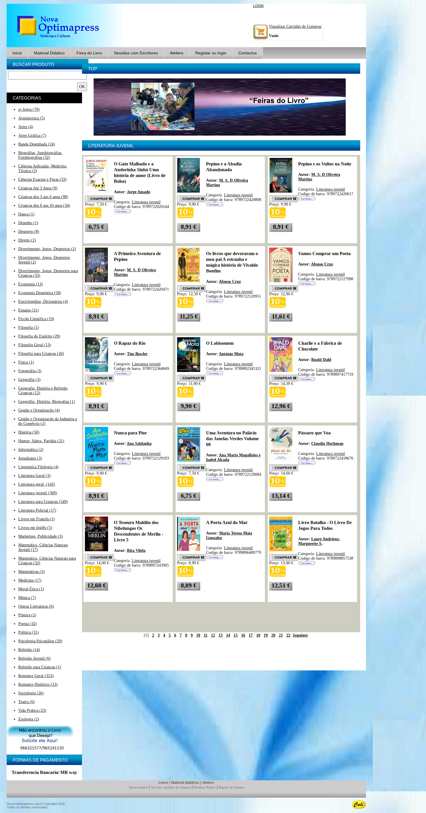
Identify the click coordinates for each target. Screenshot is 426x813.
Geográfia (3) (29, 379)
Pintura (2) (27, 615)
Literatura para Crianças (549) (43, 501)
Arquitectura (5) (31, 118)
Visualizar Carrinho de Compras (295, 26)
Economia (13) (30, 284)
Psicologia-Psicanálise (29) (40, 641)
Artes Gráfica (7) (32, 135)
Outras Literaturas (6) (36, 606)
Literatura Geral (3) (34, 475)
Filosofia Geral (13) (34, 345)
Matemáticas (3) (31, 571)
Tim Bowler (137, 354)
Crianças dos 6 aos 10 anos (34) (44, 205)
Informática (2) (30, 449)
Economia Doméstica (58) (39, 293)
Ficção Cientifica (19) (36, 319)
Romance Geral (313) (36, 676)
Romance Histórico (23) (38, 684)
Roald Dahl (321, 359)
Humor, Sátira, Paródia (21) (41, 441)
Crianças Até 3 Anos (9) (37, 188)
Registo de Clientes (231, 787)
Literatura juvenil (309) (37, 493)
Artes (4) (25, 127)
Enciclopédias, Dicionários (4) (43, 301)
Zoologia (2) (28, 719)
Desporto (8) (28, 231)
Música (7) (27, 598)
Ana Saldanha (139, 443)
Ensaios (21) (28, 310)
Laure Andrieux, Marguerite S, (319, 541)
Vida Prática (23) (32, 710)
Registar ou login (210, 53)
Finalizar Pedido (205, 787)
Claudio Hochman (327, 443)
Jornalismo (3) (30, 458)
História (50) (28, 432)
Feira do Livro (89, 53)
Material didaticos (185, 783)
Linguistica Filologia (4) (38, 467)
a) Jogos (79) (29, 109)
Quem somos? (138, 787)
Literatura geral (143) (36, 484)
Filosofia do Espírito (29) (39, 336)
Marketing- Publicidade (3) (40, 536)
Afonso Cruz (230, 281)
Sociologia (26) (31, 693)
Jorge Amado (138, 192)
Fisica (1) (26, 362)
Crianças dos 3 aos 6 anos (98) (43, 197)
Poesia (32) (27, 624)
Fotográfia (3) (29, 371)
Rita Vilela (136, 550)
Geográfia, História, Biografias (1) (46, 401)
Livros (163, 783)
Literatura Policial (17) (37, 510)
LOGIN (258, 6)
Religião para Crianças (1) (39, 667)
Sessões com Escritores (136, 53)
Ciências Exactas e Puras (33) (42, 179)
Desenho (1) (28, 223)
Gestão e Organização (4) (39, 410)
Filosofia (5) (28, 327)
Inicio (17, 53)
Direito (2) (27, 240)
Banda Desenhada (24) (36, 144)
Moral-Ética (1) (31, 589)
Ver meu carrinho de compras (171, 787)
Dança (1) (26, 214)
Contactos (247, 53)
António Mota (231, 354)
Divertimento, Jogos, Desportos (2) (47, 249)
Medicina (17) (29, 580)
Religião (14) (29, 650)
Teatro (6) (26, 702)
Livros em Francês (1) (36, 519)
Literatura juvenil (146, 202)
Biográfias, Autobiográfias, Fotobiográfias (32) (40, 155)
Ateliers (176, 53)
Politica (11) (28, 632)
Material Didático (49, 53)
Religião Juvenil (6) (34, 658)
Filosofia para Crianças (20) (41, 353)
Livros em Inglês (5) (35, 528)
